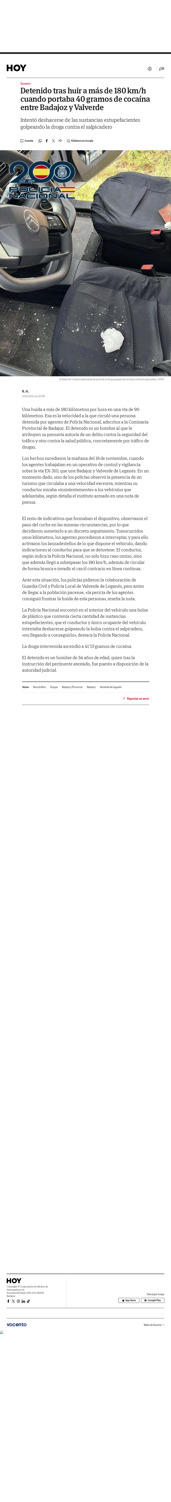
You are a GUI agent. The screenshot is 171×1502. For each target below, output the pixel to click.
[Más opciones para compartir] (60, 140)
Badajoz (91, 687)
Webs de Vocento (153, 1324)
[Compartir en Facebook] (46, 140)
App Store (130, 1300)
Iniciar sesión (149, 68)
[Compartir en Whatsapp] (40, 140)
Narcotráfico (39, 687)
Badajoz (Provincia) (72, 687)
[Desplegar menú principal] (161, 68)
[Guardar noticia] (26, 140)
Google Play (154, 1300)
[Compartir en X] (53, 140)
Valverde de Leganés (111, 687)
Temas (25, 687)
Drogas (54, 687)
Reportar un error (138, 699)
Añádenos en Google (82, 140)
